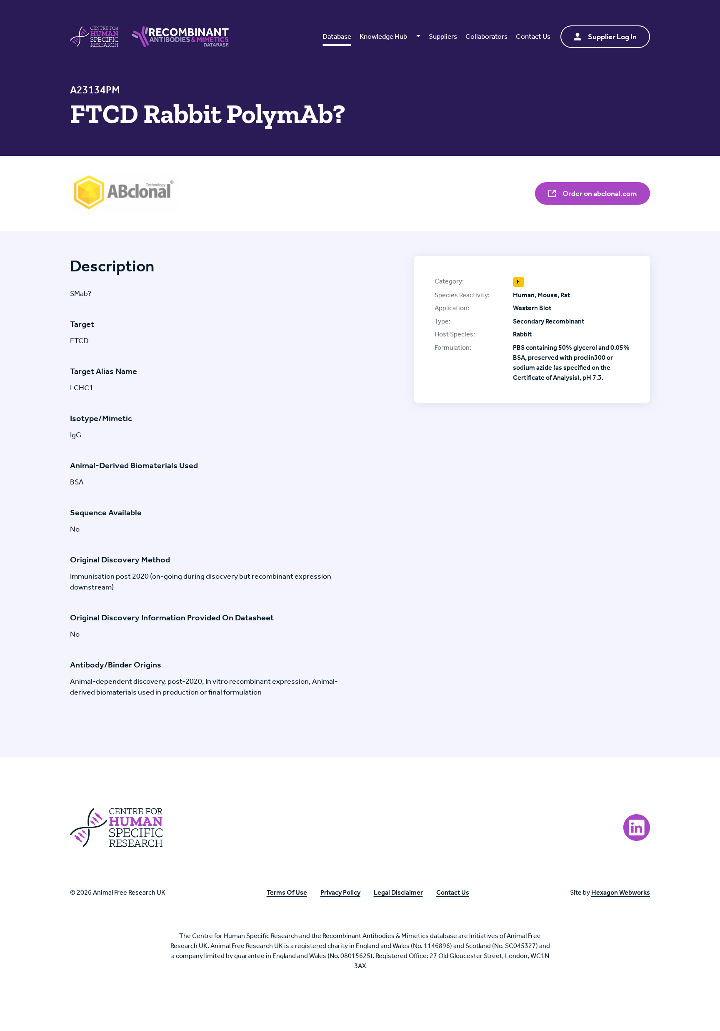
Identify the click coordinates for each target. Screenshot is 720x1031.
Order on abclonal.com (599, 193)
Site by (610, 892)
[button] (389, 36)
